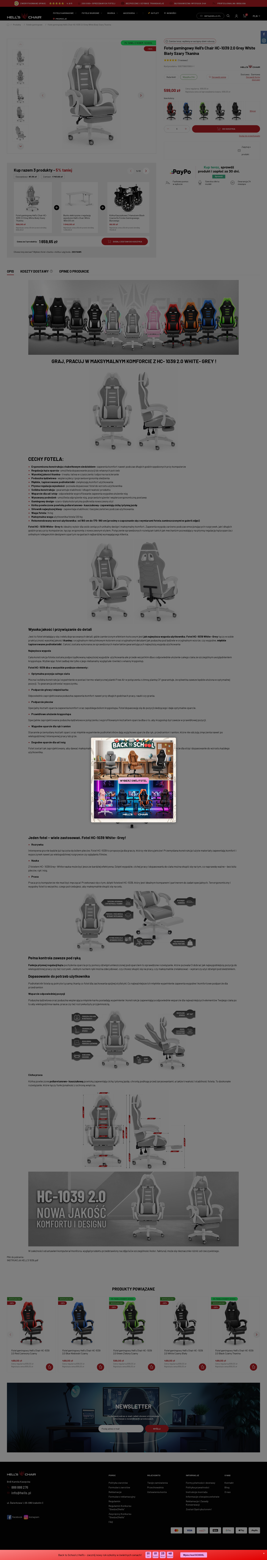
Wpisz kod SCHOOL (193, 1554)
